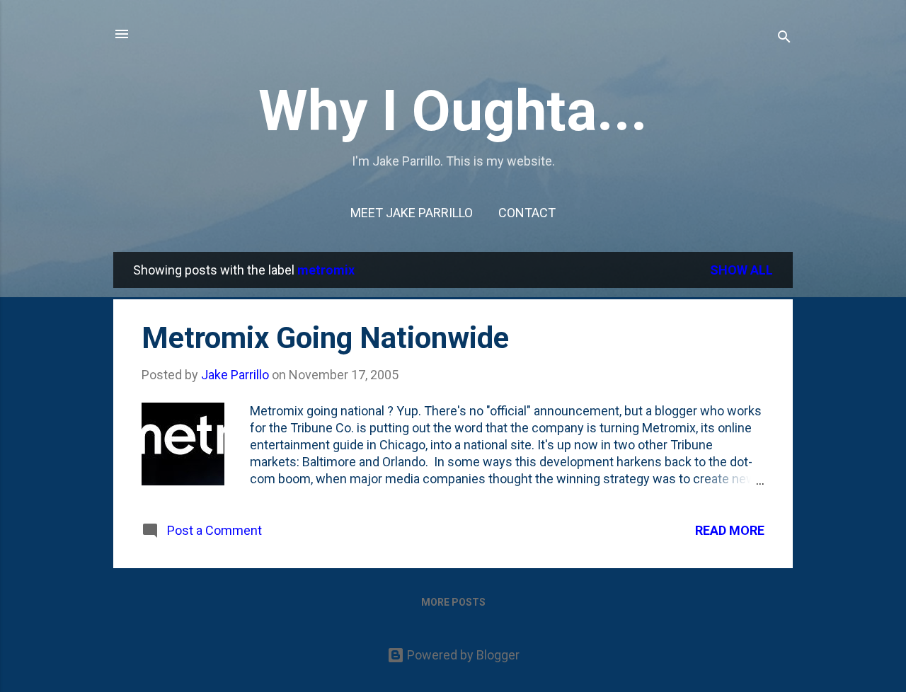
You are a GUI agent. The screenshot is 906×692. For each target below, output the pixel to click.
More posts (453, 602)
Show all (741, 270)
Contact (527, 212)
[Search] (784, 38)
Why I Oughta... (453, 111)
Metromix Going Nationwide (325, 338)
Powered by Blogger (462, 654)
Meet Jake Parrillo (411, 212)
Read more (729, 530)
